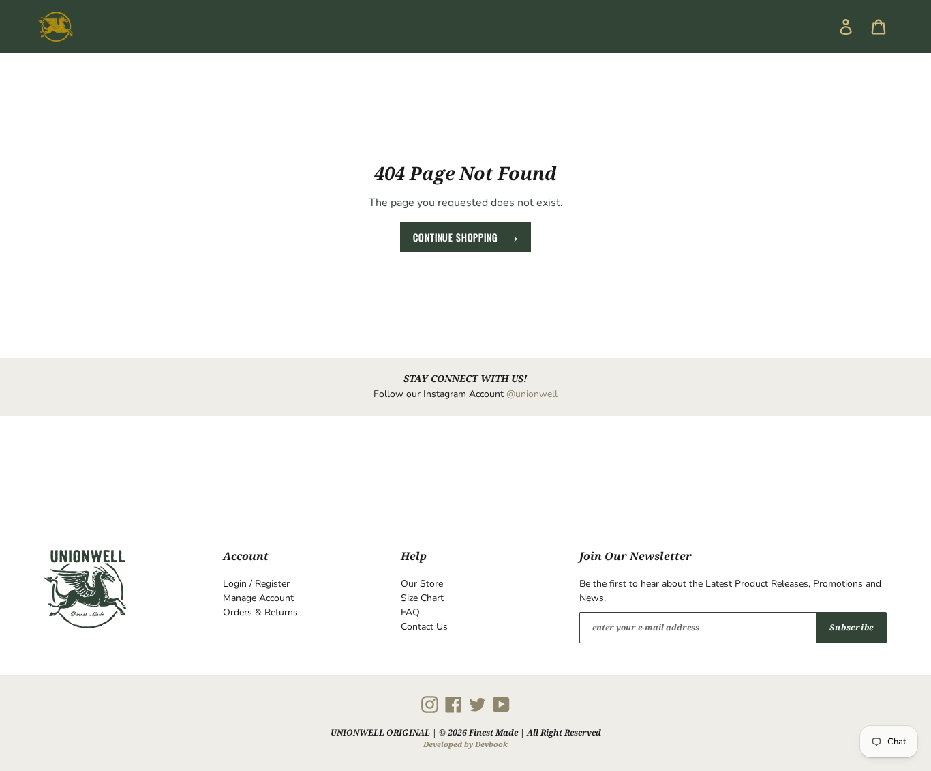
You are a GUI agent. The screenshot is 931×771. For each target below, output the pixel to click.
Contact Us (424, 626)
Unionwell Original (380, 732)
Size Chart (422, 598)
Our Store (422, 583)
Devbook (491, 744)
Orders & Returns (260, 612)
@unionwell (532, 394)
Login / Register (256, 583)
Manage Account (258, 598)
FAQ (410, 612)
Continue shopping (455, 237)
